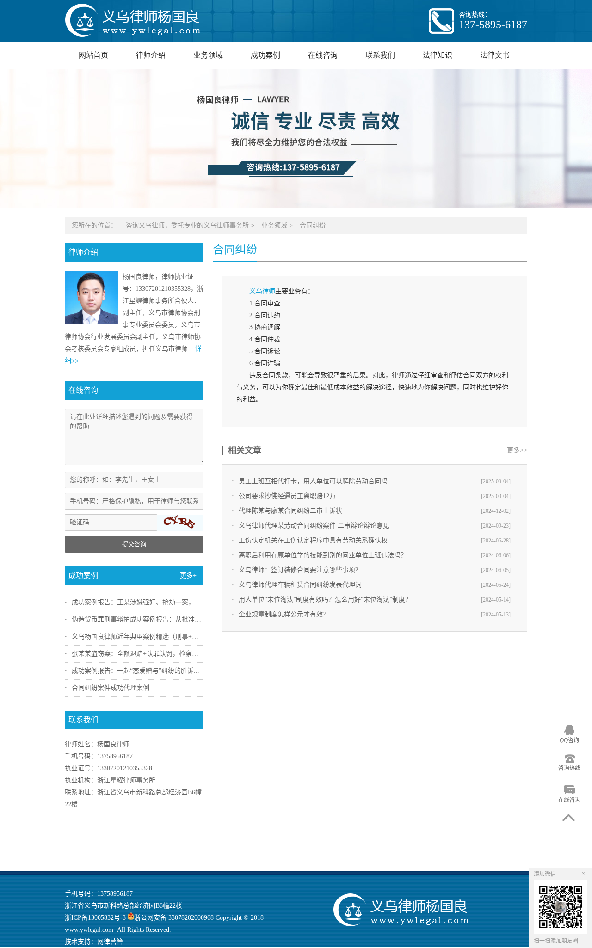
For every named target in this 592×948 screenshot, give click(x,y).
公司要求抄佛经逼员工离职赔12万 (287, 495)
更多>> (517, 450)
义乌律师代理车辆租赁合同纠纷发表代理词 (300, 584)
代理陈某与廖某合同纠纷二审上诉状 (290, 510)
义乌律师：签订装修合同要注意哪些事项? (298, 569)
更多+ (188, 575)
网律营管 (110, 941)
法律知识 (437, 55)
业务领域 (208, 55)
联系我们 (380, 55)
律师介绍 (151, 55)
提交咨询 (134, 544)
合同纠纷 (313, 225)
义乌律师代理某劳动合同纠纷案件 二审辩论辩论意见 (314, 525)
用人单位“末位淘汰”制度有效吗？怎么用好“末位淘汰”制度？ (325, 599)
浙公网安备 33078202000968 (174, 917)
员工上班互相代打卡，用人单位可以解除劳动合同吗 (313, 481)
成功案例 (265, 55)
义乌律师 (262, 291)
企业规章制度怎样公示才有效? (282, 614)
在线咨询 (323, 55)
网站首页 (93, 55)
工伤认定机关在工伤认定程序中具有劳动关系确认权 (313, 540)
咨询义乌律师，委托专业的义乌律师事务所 (187, 225)
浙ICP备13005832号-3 (95, 917)
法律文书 (495, 55)
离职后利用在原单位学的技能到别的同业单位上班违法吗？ (323, 555)
